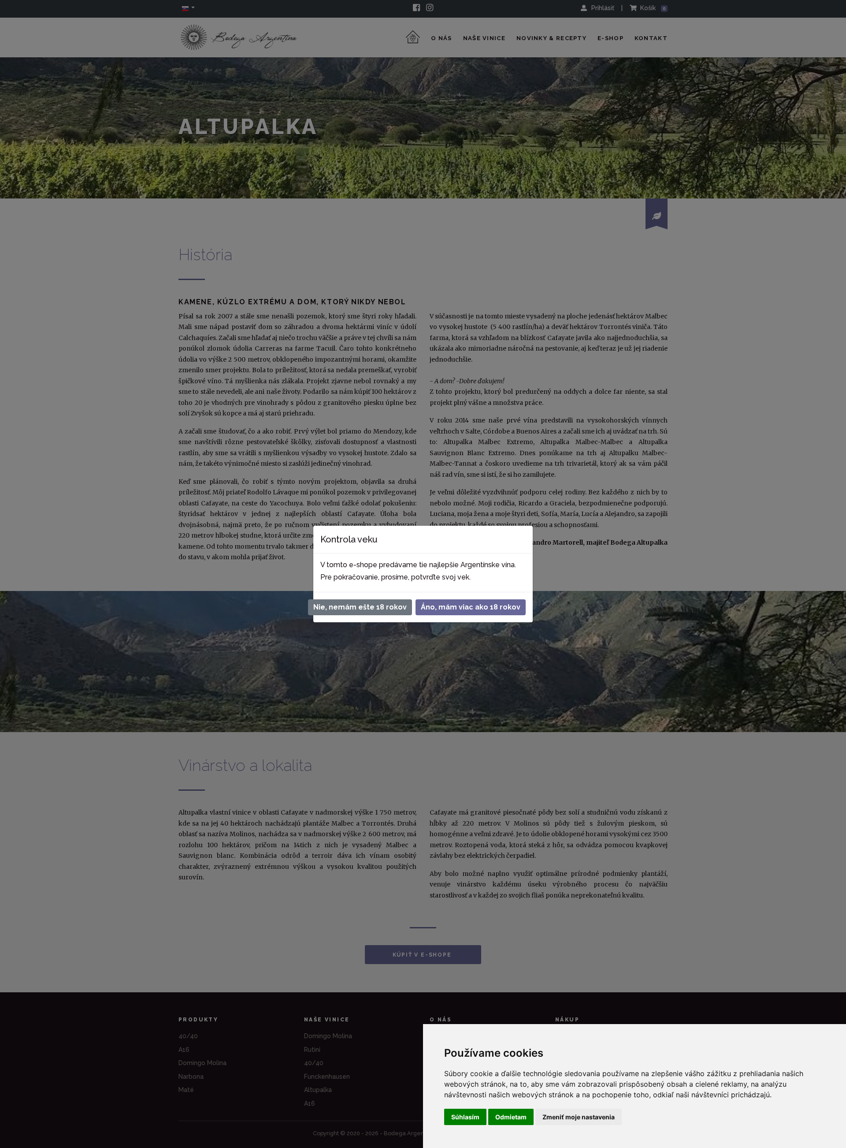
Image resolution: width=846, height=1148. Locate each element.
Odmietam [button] (511, 1117)
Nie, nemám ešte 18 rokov (360, 607)
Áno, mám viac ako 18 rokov (470, 607)
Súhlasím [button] (465, 1117)
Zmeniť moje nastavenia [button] (578, 1117)
